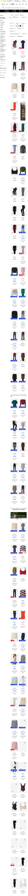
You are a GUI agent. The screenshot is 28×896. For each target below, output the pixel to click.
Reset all (21, 36)
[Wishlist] (23, 4)
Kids (10, 4)
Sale (17, 23)
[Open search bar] (25, 8)
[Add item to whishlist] (16, 41)
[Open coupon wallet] (13, 4)
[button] (16, 17)
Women (3, 4)
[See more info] (14, 55)
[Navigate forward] (23, 8)
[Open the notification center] (20, 4)
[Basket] (26, 4)
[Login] (17, 4)
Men (7, 4)
